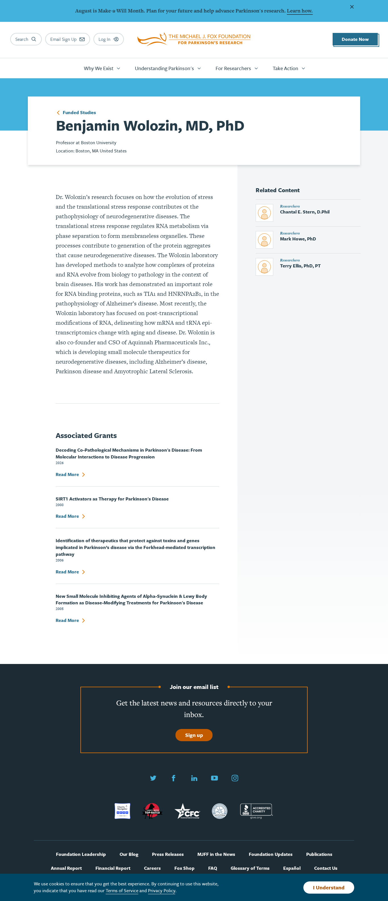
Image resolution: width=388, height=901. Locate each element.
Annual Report (66, 868)
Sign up (194, 735)
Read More (68, 474)
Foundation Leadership (81, 854)
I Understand (329, 887)
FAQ (212, 868)
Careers (152, 868)
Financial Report (112, 868)
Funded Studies (79, 112)
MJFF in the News (216, 854)
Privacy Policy (161, 890)
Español (292, 868)
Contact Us (325, 868)
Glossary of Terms (250, 868)
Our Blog (129, 854)
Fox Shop (184, 868)
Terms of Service (122, 890)
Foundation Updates (271, 854)
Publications (319, 854)
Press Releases (168, 854)
